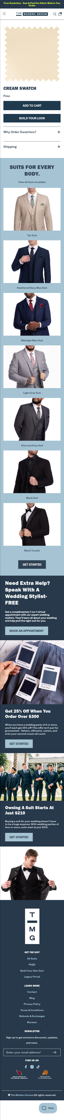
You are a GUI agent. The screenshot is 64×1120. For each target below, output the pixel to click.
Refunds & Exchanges (32, 1016)
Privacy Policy (32, 1004)
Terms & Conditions (32, 1010)
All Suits (32, 958)
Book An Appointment (27, 631)
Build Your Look (32, 118)
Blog (32, 998)
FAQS (32, 964)
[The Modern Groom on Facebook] (25, 1067)
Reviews (32, 1022)
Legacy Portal (32, 976)
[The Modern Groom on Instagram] (32, 1067)
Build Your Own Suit (32, 970)
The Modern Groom (22, 1095)
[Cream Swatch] (32, 54)
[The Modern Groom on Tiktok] (38, 1067)
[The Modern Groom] (32, 14)
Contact (32, 991)
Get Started (32, 564)
